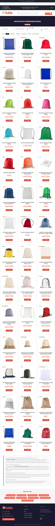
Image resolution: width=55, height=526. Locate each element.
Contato (32, 1)
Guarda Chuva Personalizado (27, 500)
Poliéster (24, 33)
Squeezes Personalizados (21, 497)
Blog (30, 1)
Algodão (12, 33)
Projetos (28, 1)
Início (2, 18)
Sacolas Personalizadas (32, 495)
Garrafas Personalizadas (9, 497)
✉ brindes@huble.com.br (33, 0)
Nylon (18, 33)
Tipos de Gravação (24, 1)
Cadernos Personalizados (33, 497)
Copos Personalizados (11, 495)
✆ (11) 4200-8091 (21, 0)
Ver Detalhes (9, 60)
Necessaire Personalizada (45, 497)
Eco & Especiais (36, 33)
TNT (29, 33)
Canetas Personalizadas (43, 495)
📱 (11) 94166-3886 (26, 0)
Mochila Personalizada (21, 495)
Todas (7, 33)
